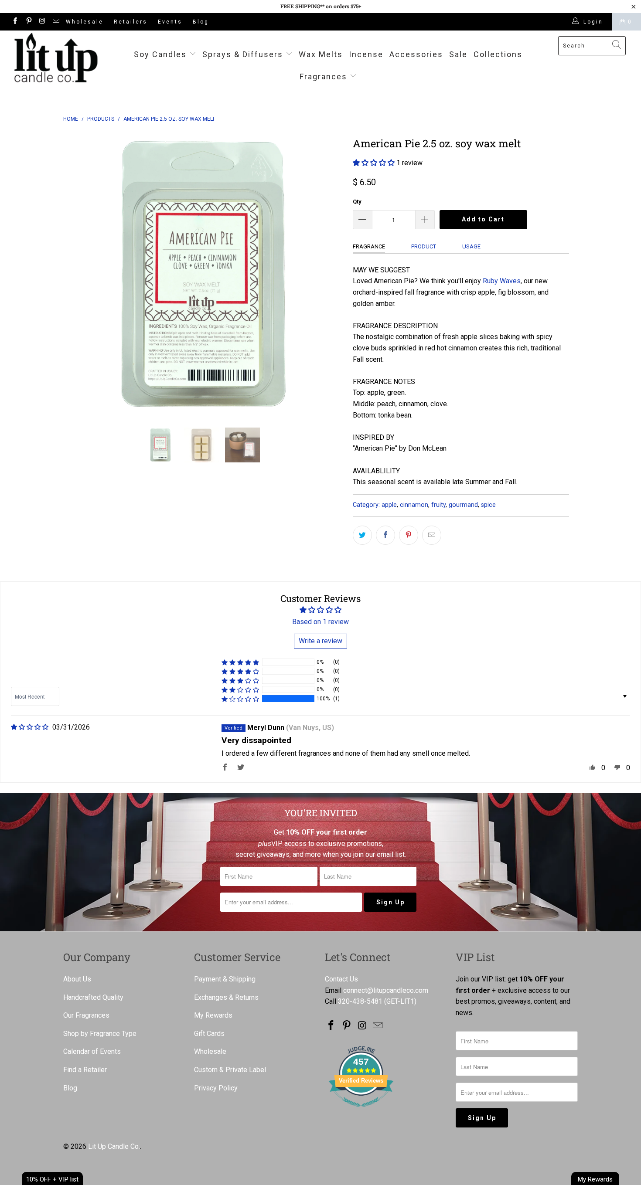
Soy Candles (161, 54)
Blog (201, 22)
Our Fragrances (86, 1015)
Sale (458, 54)
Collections (498, 54)
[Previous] (78, 274)
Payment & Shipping (225, 979)
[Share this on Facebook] (385, 535)
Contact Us (341, 979)
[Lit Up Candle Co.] (55, 58)
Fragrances (323, 76)
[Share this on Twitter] (362, 535)
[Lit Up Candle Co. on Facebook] (14, 22)
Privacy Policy (216, 1088)
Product (423, 246)
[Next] (329, 274)
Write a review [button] (320, 641)
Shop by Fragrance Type (99, 1033)
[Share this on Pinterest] (408, 535)
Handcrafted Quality (93, 997)
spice (488, 505)
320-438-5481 (360, 1001)
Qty (357, 201)
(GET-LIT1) (400, 1001)
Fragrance (369, 246)
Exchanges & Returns (226, 997)
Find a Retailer (85, 1070)
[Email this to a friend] (431, 535)
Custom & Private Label (230, 1070)
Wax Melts (321, 54)
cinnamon (414, 505)
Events (170, 22)
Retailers (130, 22)
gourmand (463, 505)
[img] (29, 727)
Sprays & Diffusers (244, 54)
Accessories (416, 54)
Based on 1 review (320, 622)
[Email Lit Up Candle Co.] (55, 22)
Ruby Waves (502, 281)
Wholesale (84, 22)
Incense (366, 54)
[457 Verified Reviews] (361, 1111)
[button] (374, 163)
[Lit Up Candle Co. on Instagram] (42, 22)
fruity (438, 505)
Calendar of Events (92, 1051)
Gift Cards (209, 1033)
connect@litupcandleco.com (385, 990)
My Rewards (213, 1015)
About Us (77, 979)
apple (389, 505)
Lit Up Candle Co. (114, 1146)
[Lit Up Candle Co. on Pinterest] (28, 22)
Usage (471, 246)
